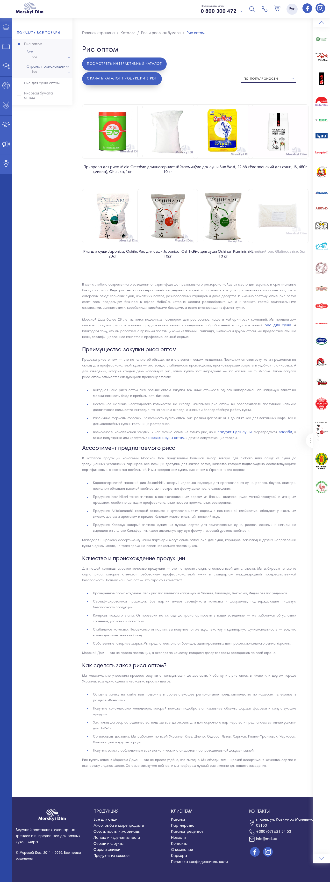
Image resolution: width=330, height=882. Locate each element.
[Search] (252, 9)
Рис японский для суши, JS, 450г (278, 167)
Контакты (179, 844)
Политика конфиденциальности (199, 862)
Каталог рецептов (187, 832)
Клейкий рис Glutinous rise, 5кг (278, 252)
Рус (292, 9)
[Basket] (277, 9)
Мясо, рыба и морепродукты (118, 826)
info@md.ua (266, 839)
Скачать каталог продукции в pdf (122, 78)
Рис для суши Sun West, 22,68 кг (223, 167)
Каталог (178, 820)
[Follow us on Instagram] (320, 9)
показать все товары (38, 33)
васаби (285, 432)
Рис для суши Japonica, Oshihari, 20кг (112, 254)
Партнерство (182, 826)
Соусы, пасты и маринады (116, 832)
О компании (182, 850)
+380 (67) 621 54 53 (273, 832)
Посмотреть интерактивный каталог (124, 64)
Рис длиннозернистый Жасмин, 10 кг (168, 169)
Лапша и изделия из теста (116, 838)
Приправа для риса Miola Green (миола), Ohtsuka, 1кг (112, 169)
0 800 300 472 (219, 11)
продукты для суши (234, 432)
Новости (178, 838)
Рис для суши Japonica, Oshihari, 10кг (168, 254)
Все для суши (105, 820)
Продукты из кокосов (111, 856)
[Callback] (264, 9)
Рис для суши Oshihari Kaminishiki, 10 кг (223, 254)
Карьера (179, 856)
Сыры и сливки (106, 850)
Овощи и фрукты (108, 844)
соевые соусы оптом (166, 438)
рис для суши (278, 325)
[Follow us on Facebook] (307, 9)
